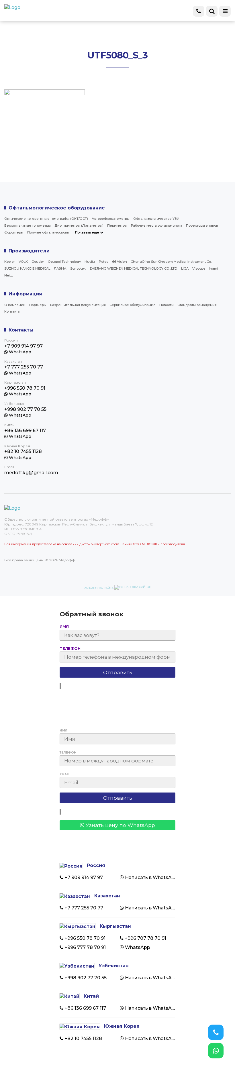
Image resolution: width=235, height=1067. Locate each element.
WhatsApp (19, 351)
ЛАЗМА (60, 268)
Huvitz (90, 262)
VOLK (23, 262)
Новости (166, 305)
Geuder (38, 262)
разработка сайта (99, 588)
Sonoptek (78, 268)
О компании (15, 305)
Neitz (8, 275)
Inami (213, 268)
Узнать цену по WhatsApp (119, 825)
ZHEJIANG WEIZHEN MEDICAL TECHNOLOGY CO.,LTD (133, 268)
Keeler (9, 262)
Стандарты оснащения (197, 305)
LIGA (185, 268)
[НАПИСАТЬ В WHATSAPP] (216, 1050)
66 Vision (119, 262)
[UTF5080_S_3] (44, 165)
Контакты (12, 311)
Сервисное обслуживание (132, 305)
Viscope (198, 268)
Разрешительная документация (78, 305)
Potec (103, 262)
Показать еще (87, 232)
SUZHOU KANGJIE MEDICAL (27, 268)
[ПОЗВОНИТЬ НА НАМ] (216, 1032)
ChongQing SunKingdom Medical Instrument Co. (171, 262)
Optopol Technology (64, 262)
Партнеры (37, 305)
